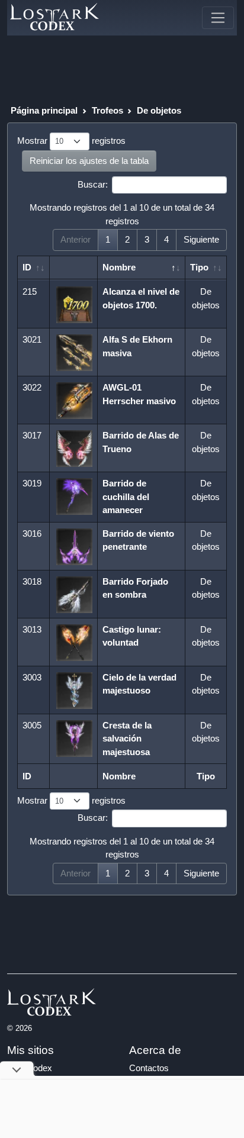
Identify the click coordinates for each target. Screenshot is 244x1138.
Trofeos (107, 110)
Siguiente (201, 239)
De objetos (159, 110)
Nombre (119, 267)
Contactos (149, 1068)
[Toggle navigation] (218, 18)
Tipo (199, 267)
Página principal (44, 110)
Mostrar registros (71, 141)
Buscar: (93, 184)
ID (27, 267)
